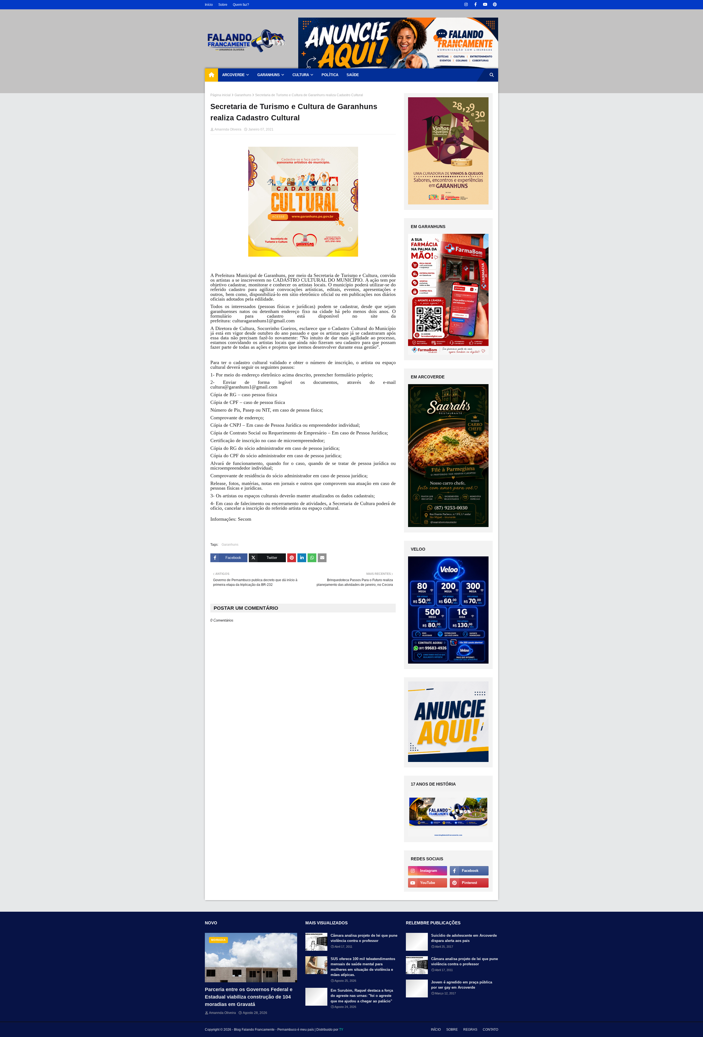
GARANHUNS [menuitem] (268, 75)
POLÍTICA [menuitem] (330, 75)
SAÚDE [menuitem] (353, 75)
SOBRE (452, 1030)
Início (209, 5)
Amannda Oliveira (227, 129)
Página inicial (220, 95)
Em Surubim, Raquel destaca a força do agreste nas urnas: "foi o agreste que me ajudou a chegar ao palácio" (362, 995)
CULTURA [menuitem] (300, 75)
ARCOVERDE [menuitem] (233, 75)
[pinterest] (494, 4)
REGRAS (470, 1030)
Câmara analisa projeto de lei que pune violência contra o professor (364, 938)
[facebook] (475, 4)
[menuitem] (211, 75)
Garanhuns (243, 95)
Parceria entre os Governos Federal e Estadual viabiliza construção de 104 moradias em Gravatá (248, 997)
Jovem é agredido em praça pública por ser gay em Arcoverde (461, 985)
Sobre (222, 5)
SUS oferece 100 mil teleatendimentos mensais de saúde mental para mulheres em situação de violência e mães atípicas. (363, 967)
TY (341, 1030)
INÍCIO (436, 1030)
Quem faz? (241, 5)
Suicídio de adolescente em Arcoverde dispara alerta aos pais (464, 938)
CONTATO (490, 1030)
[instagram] (465, 4)
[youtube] (485, 4)
